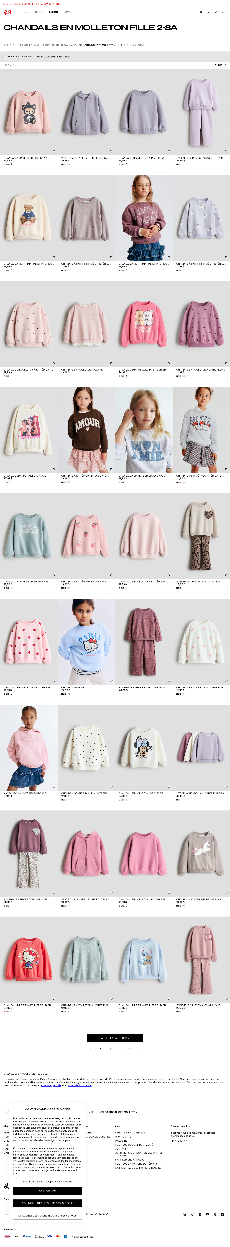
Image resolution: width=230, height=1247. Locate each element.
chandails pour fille (51, 1085)
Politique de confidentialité (134, 1144)
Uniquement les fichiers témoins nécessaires (47, 1203)
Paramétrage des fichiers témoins (138, 1167)
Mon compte (123, 1136)
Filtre (218, 65)
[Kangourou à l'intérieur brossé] (29, 748)
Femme (25, 12)
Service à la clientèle (130, 1132)
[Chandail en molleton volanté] (86, 324)
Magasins (121, 1140)
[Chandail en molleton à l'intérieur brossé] (144, 112)
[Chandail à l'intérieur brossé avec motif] (29, 112)
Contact (120, 1148)
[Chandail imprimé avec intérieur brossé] (144, 324)
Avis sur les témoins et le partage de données (47, 1181)
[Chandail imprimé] (86, 642)
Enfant (54, 12)
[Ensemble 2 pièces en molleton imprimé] (144, 642)
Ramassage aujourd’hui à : (21, 56)
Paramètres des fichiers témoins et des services (47, 1215)
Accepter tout (47, 1190)
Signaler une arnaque (129, 1159)
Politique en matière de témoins (136, 1163)
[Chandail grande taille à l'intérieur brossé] (86, 748)
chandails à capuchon (80, 1085)
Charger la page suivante (115, 1038)
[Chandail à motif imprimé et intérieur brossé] (29, 218)
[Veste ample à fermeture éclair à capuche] (86, 112)
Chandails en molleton (121, 1112)
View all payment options (83, 1237)
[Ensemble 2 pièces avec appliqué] (29, 853)
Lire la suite (179, 1141)
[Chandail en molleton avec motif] (144, 748)
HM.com (8, 1112)
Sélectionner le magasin (53, 56)
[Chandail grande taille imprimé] (29, 430)
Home (67, 12)
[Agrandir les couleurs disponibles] (178, 164)
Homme (39, 12)
